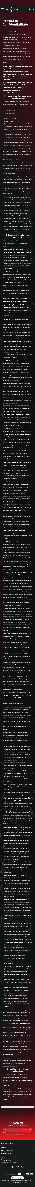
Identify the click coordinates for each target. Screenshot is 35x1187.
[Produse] (2, 9)
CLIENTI (3, 1147)
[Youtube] (17, 1166)
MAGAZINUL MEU (7, 1144)
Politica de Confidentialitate (10, 1107)
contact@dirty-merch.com (10, 1163)
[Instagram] (22, 1166)
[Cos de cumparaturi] (33, 9)
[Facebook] (12, 1166)
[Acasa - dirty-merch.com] (12, 9)
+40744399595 (7, 1160)
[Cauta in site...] (30, 9)
